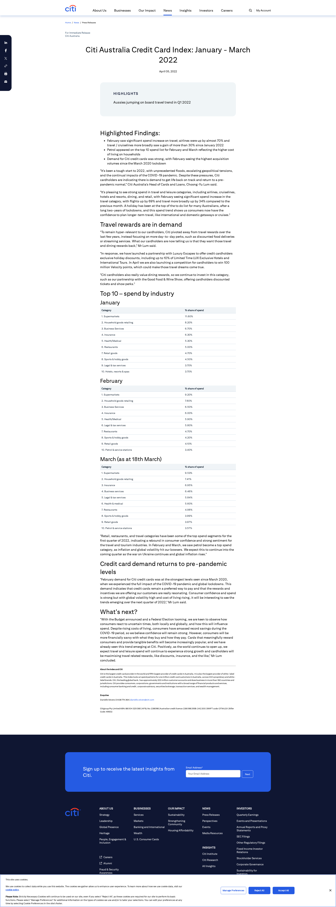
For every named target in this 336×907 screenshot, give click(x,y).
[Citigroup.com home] (73, 812)
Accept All (283, 890)
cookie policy (12, 889)
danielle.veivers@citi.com (142, 699)
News (76, 22)
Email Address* (194, 767)
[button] (99, 11)
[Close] (330, 890)
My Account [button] (263, 10)
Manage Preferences (233, 890)
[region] (168, 890)
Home (68, 22)
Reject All (259, 890)
